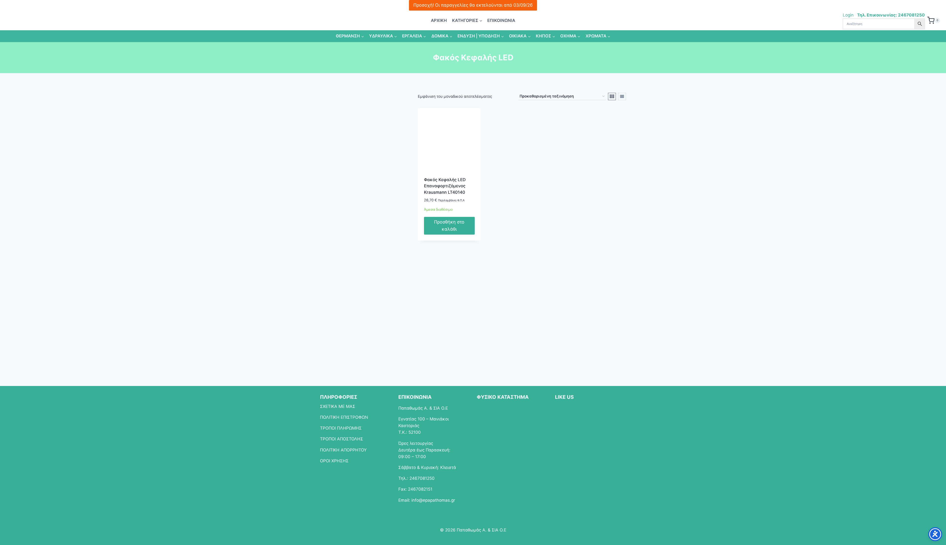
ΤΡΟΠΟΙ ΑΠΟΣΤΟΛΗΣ (341, 438)
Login (849, 15)
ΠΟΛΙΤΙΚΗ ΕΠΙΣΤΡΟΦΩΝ (344, 417)
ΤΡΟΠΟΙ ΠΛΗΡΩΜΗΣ (341, 428)
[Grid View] (612, 96)
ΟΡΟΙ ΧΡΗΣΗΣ (334, 460)
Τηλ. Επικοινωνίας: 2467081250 (891, 15)
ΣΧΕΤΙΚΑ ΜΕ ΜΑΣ (337, 406)
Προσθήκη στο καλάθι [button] (449, 225)
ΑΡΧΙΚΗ (439, 20)
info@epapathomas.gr (433, 500)
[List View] (622, 96)
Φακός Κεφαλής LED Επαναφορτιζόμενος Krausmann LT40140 (445, 186)
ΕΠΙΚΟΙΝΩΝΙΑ (501, 20)
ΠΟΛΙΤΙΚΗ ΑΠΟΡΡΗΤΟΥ (343, 450)
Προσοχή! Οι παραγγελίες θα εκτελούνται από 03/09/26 (473, 5)
